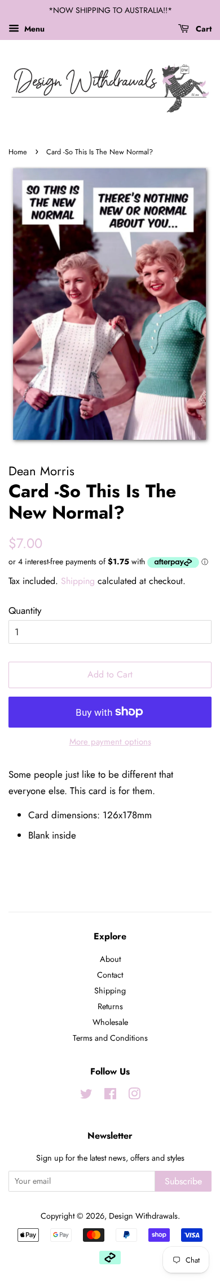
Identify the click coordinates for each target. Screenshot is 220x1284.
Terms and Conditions (110, 1038)
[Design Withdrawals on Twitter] (86, 1096)
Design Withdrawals (143, 1215)
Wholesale (110, 1022)
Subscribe (183, 1181)
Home (17, 151)
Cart (202, 28)
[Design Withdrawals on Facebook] (110, 1096)
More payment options (110, 741)
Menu (33, 28)
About (110, 959)
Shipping (78, 580)
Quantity (24, 610)
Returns (110, 1006)
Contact (110, 974)
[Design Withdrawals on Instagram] (134, 1096)
